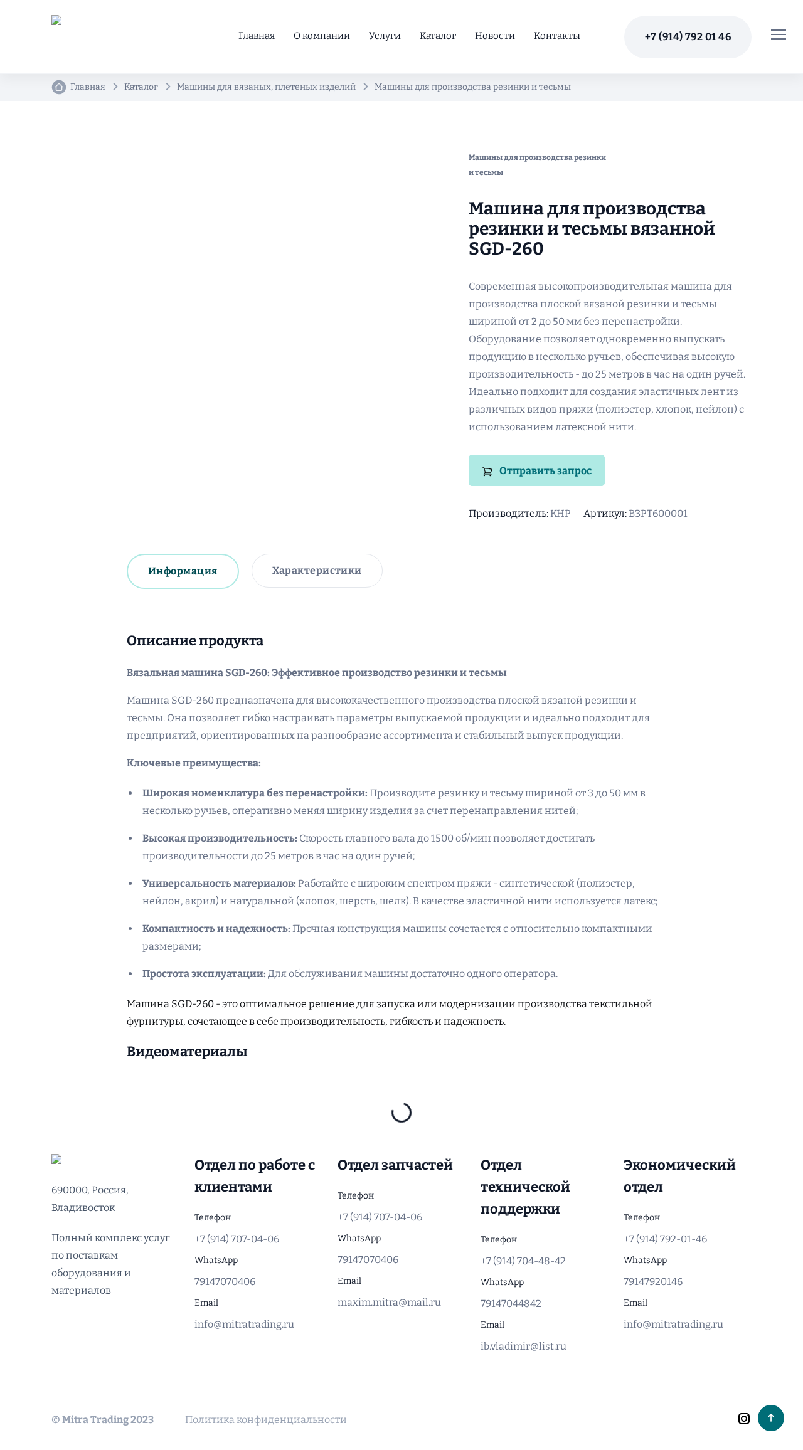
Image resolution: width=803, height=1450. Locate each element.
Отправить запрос (545, 471)
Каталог (438, 35)
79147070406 (224, 1282)
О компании (322, 35)
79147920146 (653, 1282)
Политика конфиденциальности (266, 1420)
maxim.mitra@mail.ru (389, 1302)
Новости (495, 35)
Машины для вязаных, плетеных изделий (266, 87)
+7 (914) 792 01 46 (688, 37)
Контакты (557, 35)
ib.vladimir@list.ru (523, 1346)
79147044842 (511, 1304)
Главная (256, 35)
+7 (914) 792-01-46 (665, 1239)
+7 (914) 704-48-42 (523, 1261)
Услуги (385, 35)
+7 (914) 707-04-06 (236, 1239)
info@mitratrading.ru (244, 1324)
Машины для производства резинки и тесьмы (473, 87)
